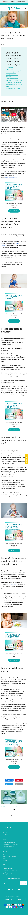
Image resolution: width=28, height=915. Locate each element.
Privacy (5, 874)
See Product (14, 210)
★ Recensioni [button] (26, 459)
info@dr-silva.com (8, 872)
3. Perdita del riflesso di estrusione (12, 76)
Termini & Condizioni (8, 846)
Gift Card (5, 835)
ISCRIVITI (23, 883)
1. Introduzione (9, 67)
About (4, 858)
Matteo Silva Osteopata (9, 856)
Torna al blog (15, 816)
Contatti (5, 860)
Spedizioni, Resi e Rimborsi (10, 844)
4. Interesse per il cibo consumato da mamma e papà (14, 79)
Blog (4, 854)
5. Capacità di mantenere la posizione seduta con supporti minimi (14, 84)
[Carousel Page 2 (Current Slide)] (14, 809)
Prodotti (5, 833)
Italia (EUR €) (8, 899)
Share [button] (4, 44)
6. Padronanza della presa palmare (13, 89)
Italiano (19, 899)
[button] (2, 8)
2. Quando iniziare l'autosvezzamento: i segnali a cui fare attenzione (14, 71)
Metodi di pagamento (9, 842)
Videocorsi (6, 831)
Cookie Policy (12, 874)
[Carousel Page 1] (13, 809)
